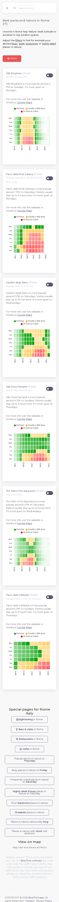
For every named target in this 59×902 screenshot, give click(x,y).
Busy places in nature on (29, 770)
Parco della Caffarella (17, 595)
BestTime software (31, 860)
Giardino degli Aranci (17, 282)
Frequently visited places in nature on (29, 780)
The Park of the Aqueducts (21, 491)
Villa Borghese (14, 73)
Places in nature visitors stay (29, 821)
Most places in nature (29, 803)
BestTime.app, (36, 897)
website (35, 99)
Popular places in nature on (29, 759)
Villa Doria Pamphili (16, 387)
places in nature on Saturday (29, 792)
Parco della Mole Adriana (19, 174)
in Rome (31, 719)
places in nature (29, 812)
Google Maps (24, 102)
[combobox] (26, 8)
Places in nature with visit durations (29, 832)
